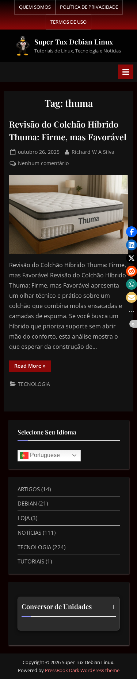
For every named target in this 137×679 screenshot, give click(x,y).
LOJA (24, 518)
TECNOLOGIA (34, 384)
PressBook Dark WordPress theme (82, 670)
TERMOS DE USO (68, 22)
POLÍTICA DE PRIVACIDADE (89, 7)
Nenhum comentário (43, 163)
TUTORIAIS (31, 561)
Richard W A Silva (93, 151)
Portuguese (44, 455)
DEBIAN (27, 503)
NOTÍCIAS (29, 532)
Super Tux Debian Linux (73, 41)
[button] (131, 231)
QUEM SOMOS (35, 7)
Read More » (32, 364)
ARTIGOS (29, 489)
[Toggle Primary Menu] (125, 72)
